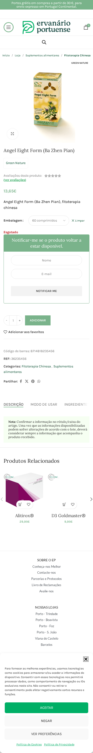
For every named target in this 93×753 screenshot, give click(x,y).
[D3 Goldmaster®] (68, 490)
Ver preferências (46, 734)
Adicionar (38, 320)
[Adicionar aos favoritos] (29, 504)
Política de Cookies (29, 744)
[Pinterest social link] (33, 381)
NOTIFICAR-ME (46, 291)
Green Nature (16, 163)
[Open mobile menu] (8, 27)
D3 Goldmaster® (69, 515)
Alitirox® (24, 515)
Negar (46, 721)
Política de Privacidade (59, 744)
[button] (85, 659)
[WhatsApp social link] (39, 381)
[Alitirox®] (24, 490)
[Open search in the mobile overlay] (44, 42)
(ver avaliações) (15, 180)
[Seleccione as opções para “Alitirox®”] (20, 504)
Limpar (79, 220)
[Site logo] (46, 27)
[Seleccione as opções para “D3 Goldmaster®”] (64, 504)
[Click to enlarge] (12, 134)
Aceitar (46, 707)
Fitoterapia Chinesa (36, 366)
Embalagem (13, 220)
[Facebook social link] (21, 381)
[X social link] (27, 381)
